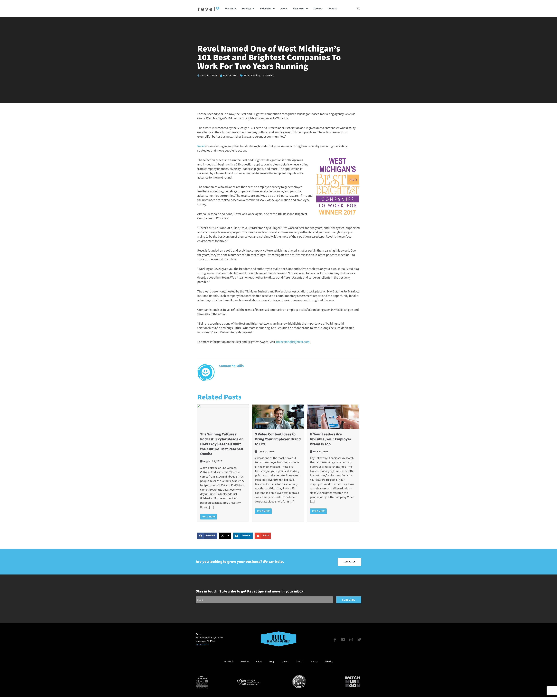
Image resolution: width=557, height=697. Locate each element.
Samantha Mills (231, 365)
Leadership (268, 75)
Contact (332, 8)
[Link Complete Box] (223, 463)
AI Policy (329, 661)
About (283, 8)
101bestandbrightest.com (293, 342)
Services (246, 8)
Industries (266, 8)
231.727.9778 (202, 644)
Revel (201, 146)
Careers (317, 8)
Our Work (230, 8)
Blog (271, 661)
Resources (299, 8)
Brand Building (252, 75)
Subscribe (348, 600)
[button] (358, 9)
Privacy (314, 661)
